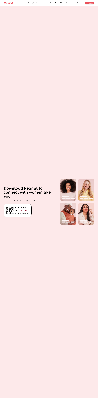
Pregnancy (44, 3)
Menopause (70, 3)
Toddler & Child (59, 3)
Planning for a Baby (34, 3)
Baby (51, 3)
